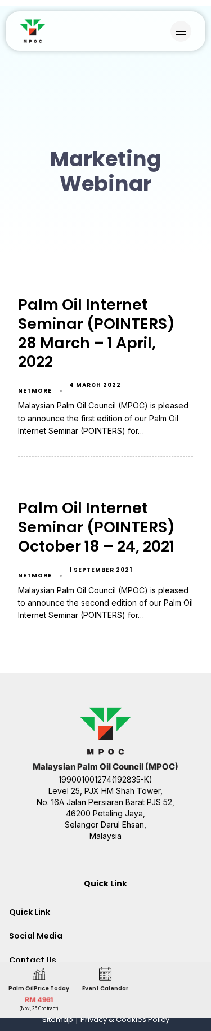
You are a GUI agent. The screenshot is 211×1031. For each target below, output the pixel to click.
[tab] (105, 912)
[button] (183, 31)
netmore (35, 390)
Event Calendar (105, 988)
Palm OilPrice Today (38, 988)
